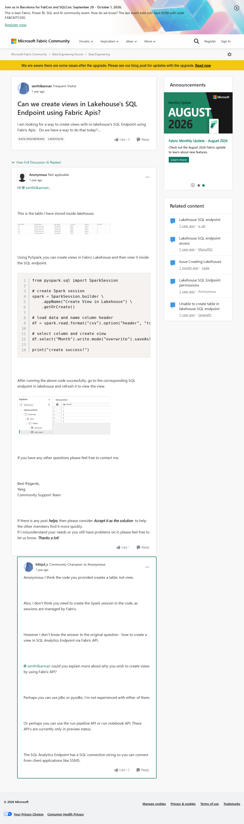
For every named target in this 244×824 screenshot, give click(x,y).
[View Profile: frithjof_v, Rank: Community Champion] (28, 567)
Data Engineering (99, 54)
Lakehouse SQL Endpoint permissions (199, 282)
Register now (15, 24)
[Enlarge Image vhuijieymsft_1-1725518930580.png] (64, 415)
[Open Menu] (229, 54)
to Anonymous (94, 564)
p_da (201, 226)
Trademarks (232, 804)
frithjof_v (42, 564)
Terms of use (209, 804)
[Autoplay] (193, 185)
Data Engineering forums (67, 54)
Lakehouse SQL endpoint (199, 219)
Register (210, 41)
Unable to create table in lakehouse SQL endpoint (199, 306)
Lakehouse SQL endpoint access (199, 241)
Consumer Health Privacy (65, 814)
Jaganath (204, 314)
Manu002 (205, 249)
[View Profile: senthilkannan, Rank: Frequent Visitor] (23, 88)
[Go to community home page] (40, 41)
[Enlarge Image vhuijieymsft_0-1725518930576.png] (64, 228)
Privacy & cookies (183, 804)
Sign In (225, 41)
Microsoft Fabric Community (29, 54)
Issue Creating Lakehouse (200, 261)
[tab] (198, 185)
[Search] (196, 41)
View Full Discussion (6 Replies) (38, 162)
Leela (205, 268)
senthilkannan (42, 86)
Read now (203, 65)
